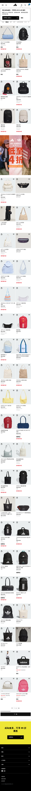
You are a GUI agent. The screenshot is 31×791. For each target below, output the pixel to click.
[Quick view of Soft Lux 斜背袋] (17, 207)
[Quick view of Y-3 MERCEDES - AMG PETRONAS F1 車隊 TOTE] (1, 498)
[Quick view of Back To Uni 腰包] (17, 179)
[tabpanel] (15, 370)
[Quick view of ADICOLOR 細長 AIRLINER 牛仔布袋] (17, 415)
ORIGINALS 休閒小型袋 (6, 380)
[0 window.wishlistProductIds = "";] (6, 5)
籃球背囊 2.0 (3, 354)
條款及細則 (3, 778)
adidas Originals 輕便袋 (22, 69)
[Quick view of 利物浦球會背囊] (1, 415)
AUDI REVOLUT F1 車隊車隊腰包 (23, 512)
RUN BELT (3, 666)
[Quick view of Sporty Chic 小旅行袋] (1, 390)
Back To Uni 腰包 (20, 194)
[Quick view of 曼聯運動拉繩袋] (1, 81)
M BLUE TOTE (19, 620)
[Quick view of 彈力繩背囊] (17, 27)
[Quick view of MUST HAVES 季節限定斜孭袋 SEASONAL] (1, 444)
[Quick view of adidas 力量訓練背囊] (17, 471)
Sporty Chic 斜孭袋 (21, 276)
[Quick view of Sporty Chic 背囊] (1, 261)
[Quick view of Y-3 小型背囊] (17, 628)
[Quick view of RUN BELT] (1, 652)
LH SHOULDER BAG (5, 693)
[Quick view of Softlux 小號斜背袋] (17, 288)
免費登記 (11, 737)
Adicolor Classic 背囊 (21, 693)
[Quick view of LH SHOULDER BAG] (1, 679)
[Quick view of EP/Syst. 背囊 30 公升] (17, 578)
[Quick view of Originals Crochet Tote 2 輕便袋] (1, 288)
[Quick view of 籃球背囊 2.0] (1, 340)
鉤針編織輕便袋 (19, 459)
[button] (13, 27)
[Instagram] (4, 770)
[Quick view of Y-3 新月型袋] (1, 207)
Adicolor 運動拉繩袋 (6, 620)
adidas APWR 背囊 (5, 537)
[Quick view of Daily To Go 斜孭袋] (1, 27)
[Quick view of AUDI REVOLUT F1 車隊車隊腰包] (17, 498)
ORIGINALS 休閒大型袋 (21, 380)
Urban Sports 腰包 (21, 249)
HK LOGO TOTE (4, 643)
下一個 (15, 714)
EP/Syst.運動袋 (4, 566)
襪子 (14, 22)
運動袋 (7, 22)
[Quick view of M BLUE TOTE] (17, 605)
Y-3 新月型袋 (3, 222)
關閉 (22, 17)
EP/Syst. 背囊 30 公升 (21, 592)
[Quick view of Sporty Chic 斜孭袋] (17, 261)
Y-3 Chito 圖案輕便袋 (5, 69)
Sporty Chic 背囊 (5, 276)
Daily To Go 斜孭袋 (5, 42)
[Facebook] (2, 770)
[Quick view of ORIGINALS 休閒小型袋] (1, 365)
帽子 (11, 22)
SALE (25, 22)
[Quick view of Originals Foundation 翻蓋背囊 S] (17, 81)
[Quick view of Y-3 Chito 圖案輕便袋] (1, 54)
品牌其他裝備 (20, 22)
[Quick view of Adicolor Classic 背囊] (17, 679)
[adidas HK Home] (15, 5)
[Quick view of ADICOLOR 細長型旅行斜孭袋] (1, 578)
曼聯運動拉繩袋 (4, 96)
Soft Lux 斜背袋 (20, 222)
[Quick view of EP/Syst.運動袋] (1, 551)
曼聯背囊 (18, 330)
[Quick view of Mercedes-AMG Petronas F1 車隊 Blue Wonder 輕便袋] (17, 340)
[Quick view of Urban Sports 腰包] (17, 234)
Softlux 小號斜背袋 (21, 303)
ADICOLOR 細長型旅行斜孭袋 (7, 592)
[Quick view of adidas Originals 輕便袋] (17, 54)
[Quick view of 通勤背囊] (1, 110)
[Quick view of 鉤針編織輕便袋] (17, 444)
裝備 (3, 22)
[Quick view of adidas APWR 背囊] (1, 522)
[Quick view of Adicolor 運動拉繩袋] (1, 605)
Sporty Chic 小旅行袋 (6, 405)
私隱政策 (3, 776)
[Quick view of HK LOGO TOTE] (1, 628)
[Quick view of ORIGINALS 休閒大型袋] (17, 365)
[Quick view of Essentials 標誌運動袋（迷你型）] (17, 652)
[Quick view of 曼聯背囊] (17, 315)
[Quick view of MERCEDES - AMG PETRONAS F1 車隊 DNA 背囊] (17, 551)
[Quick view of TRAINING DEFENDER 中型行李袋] (17, 522)
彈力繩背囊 (18, 42)
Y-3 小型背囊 (19, 643)
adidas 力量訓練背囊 (21, 486)
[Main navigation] (2, 5)
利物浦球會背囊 (4, 430)
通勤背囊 (3, 125)
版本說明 (3, 781)
